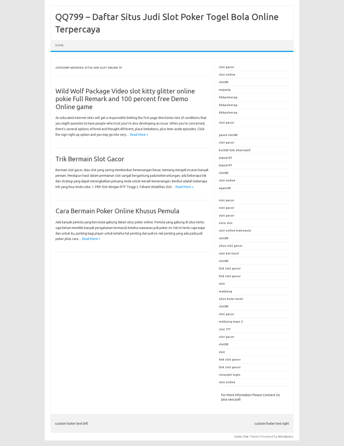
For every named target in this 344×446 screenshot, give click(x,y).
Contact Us (271, 395)
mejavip (225, 89)
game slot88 (228, 134)
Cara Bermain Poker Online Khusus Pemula (117, 210)
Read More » (139, 134)
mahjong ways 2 (231, 321)
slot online (227, 74)
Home (59, 45)
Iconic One (241, 436)
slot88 (223, 82)
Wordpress (285, 436)
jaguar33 (225, 157)
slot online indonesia (235, 230)
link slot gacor (230, 276)
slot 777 (225, 329)
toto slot (226, 223)
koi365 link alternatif (235, 150)
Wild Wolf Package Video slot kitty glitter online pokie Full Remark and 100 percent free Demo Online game (125, 98)
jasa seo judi (231, 399)
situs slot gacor (231, 245)
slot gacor (226, 67)
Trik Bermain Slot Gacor (89, 158)
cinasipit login (229, 374)
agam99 (225, 188)
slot (222, 352)
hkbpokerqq (228, 97)
